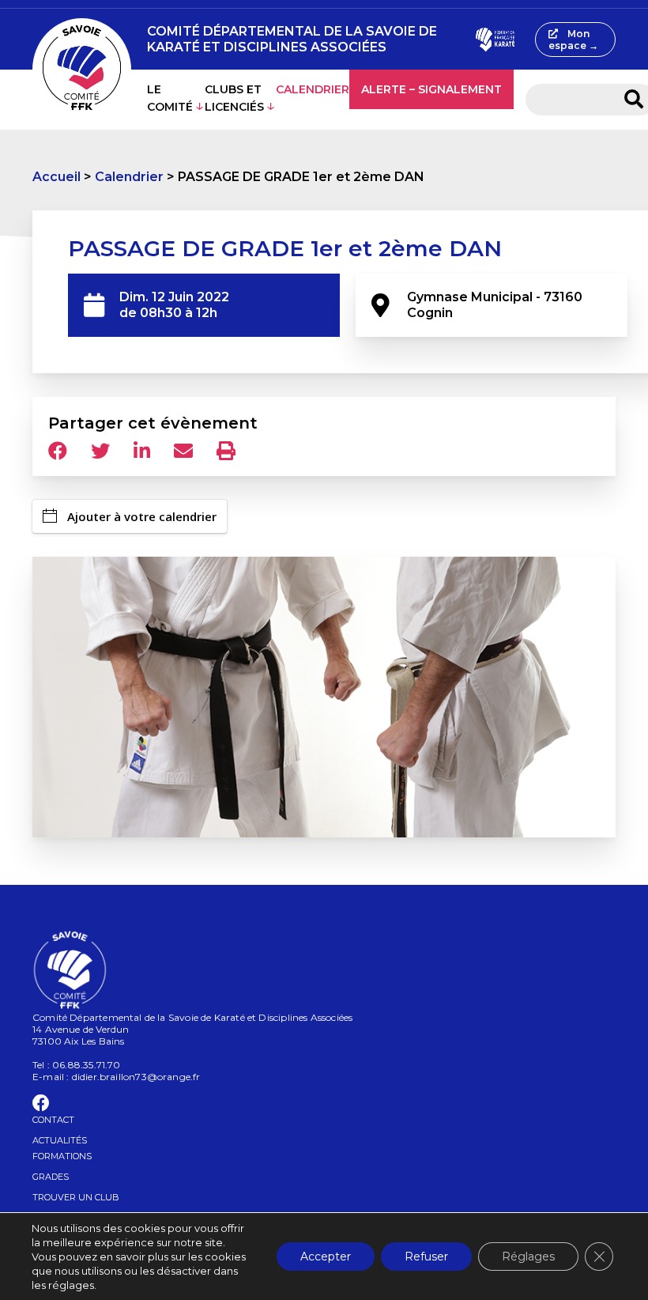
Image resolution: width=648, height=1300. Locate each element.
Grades (50, 1176)
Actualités (59, 1140)
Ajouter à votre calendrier (142, 516)
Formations (62, 1156)
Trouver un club (75, 1197)
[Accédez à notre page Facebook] (41, 1106)
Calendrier (312, 89)
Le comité (170, 98)
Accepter (325, 1256)
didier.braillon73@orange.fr (136, 1077)
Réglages (528, 1256)
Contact (53, 1119)
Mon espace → (573, 39)
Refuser (426, 1256)
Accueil (56, 176)
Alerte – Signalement (431, 89)
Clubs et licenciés (234, 98)
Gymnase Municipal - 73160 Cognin (496, 304)
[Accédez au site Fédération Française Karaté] (495, 39)
